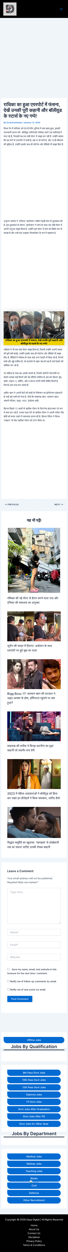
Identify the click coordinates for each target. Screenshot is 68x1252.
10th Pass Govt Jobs (34, 1079)
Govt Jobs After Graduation (34, 1109)
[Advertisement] (34, 1218)
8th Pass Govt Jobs (34, 1072)
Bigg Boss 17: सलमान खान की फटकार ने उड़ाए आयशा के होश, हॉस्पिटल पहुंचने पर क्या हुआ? (31, 698)
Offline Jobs (34, 1040)
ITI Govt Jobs (34, 1101)
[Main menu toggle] (61, 9)
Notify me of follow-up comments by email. (33, 981)
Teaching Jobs (34, 1171)
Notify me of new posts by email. (28, 989)
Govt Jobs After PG (34, 1116)
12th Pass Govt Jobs (34, 1087)
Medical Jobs (34, 1156)
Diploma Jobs (34, 1094)
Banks (34, 1178)
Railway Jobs (34, 1163)
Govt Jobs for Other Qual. (34, 1123)
